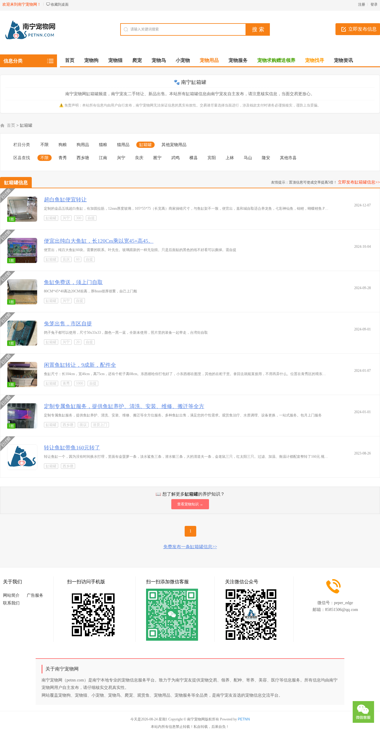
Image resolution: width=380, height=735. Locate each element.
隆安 (266, 158)
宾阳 (212, 158)
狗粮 (62, 144)
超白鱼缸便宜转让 (65, 200)
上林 (230, 158)
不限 (44, 144)
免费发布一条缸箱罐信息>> (190, 546)
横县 (193, 158)
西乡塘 (83, 158)
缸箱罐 (145, 144)
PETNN (244, 719)
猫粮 (103, 144)
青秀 (62, 158)
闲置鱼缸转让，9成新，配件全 (80, 365)
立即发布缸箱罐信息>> (359, 182)
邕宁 (157, 158)
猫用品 (123, 144)
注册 (361, 4)
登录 (374, 4)
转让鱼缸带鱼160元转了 (72, 448)
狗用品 (83, 144)
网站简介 (11, 595)
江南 (103, 158)
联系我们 (11, 603)
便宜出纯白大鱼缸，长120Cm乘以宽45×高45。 (98, 241)
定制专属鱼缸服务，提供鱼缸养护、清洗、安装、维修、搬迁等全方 (124, 406)
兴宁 (121, 158)
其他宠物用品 (174, 144)
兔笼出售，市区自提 (68, 324)
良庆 (139, 158)
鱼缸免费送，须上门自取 (73, 282)
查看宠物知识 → (190, 504)
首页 (70, 60)
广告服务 (35, 595)
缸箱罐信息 (16, 182)
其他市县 (288, 158)
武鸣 (175, 158)
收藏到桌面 (60, 4)
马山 (248, 158)
